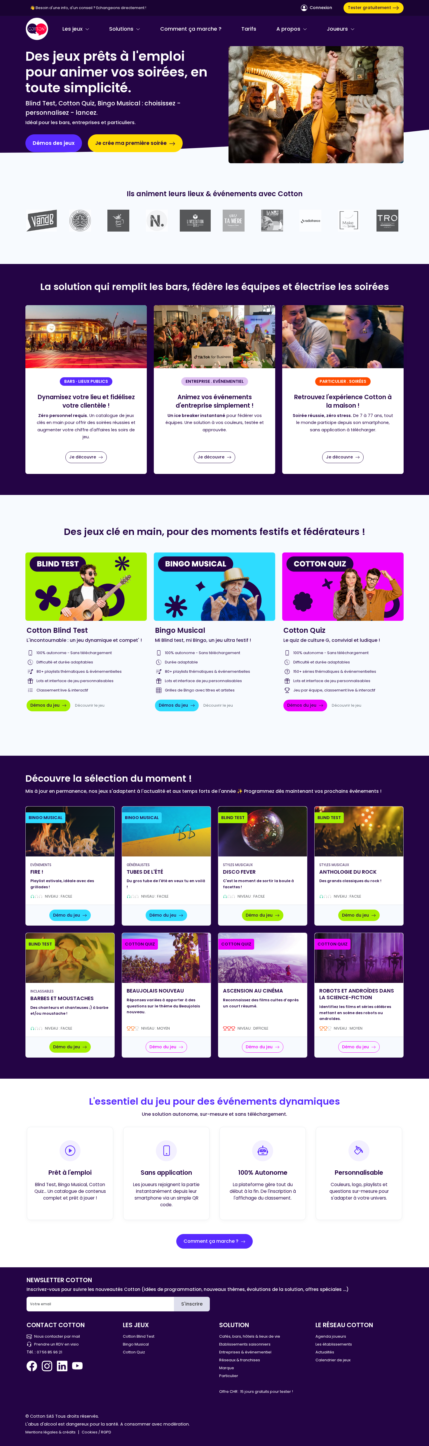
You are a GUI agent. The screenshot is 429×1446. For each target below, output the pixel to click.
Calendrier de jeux (332, 1360)
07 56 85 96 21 (49, 1352)
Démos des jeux (54, 143)
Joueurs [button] (338, 28)
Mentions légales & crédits (50, 1432)
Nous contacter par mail (57, 1336)
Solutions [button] (122, 28)
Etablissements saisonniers (245, 1344)
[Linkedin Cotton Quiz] (62, 1366)
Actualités (324, 1352)
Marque (226, 1368)
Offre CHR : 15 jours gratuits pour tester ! (256, 1391)
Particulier (228, 1376)
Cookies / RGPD (96, 1432)
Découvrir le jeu (89, 705)
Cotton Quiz (134, 1352)
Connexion (320, 8)
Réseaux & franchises (239, 1360)
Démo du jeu (67, 915)
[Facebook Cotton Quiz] (33, 1366)
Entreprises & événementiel (245, 1352)
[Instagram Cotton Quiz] (47, 1366)
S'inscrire (192, 1304)
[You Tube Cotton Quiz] (77, 1366)
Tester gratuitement (370, 8)
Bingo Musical (136, 1344)
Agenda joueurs (330, 1336)
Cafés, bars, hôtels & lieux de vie (249, 1336)
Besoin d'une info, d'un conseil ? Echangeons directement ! (91, 7)
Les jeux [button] (73, 28)
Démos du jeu (45, 705)
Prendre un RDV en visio (56, 1344)
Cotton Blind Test (138, 1336)
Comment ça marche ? (191, 28)
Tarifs (248, 28)
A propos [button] (289, 28)
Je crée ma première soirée (131, 143)
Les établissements (333, 1344)
